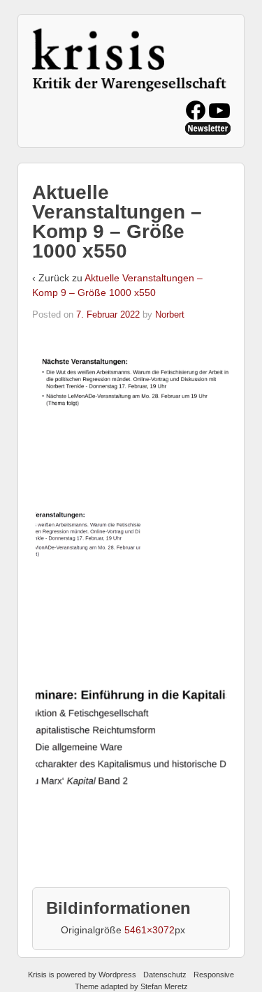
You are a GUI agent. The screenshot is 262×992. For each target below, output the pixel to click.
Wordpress (117, 974)
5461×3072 (149, 929)
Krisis (37, 974)
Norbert (169, 314)
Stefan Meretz (164, 986)
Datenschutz (165, 974)
